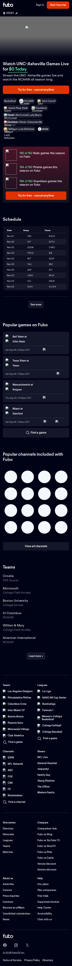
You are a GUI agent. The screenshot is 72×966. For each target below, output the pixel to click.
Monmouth (11, 588)
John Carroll (48, 101)
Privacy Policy (32, 960)
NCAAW (29, 101)
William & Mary (13, 625)
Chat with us (44, 919)
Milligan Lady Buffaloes (21, 129)
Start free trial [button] (58, 5)
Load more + (36, 656)
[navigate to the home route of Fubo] (8, 5)
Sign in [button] (40, 5)
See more (36, 304)
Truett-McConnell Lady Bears (24, 115)
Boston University (15, 600)
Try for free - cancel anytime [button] (36, 89)
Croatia (8, 576)
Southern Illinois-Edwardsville (25, 122)
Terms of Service (12, 960)
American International (19, 638)
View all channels (36, 546)
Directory (47, 960)
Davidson (41, 108)
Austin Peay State (18, 108)
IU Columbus (12, 613)
